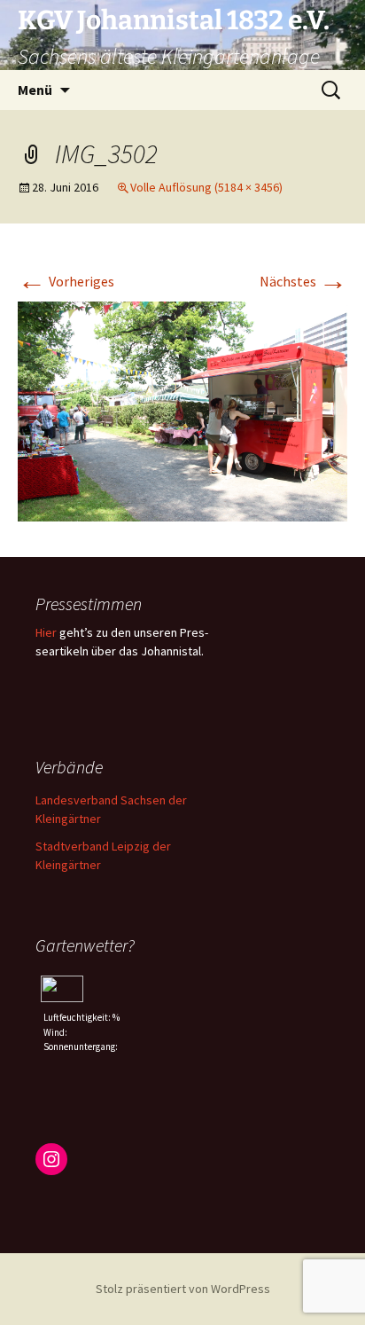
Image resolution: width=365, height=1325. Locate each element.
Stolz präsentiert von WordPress (183, 1289)
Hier (46, 632)
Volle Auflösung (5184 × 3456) (206, 187)
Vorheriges (66, 281)
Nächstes (303, 281)
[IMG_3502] (182, 410)
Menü (35, 89)
